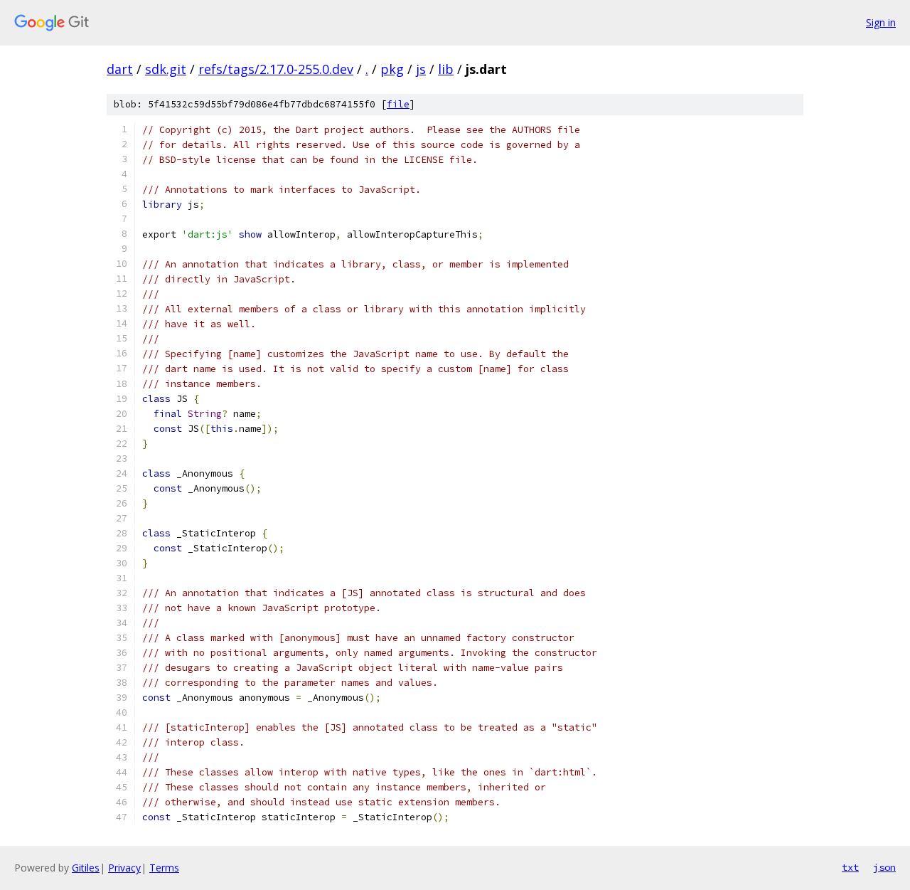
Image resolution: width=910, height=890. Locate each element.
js (421, 69)
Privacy (124, 867)
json (884, 867)
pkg (392, 69)
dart (120, 69)
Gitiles (86, 867)
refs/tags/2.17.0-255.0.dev (275, 69)
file (398, 104)
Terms (164, 867)
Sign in (881, 22)
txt (850, 867)
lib (446, 69)
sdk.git (165, 69)
